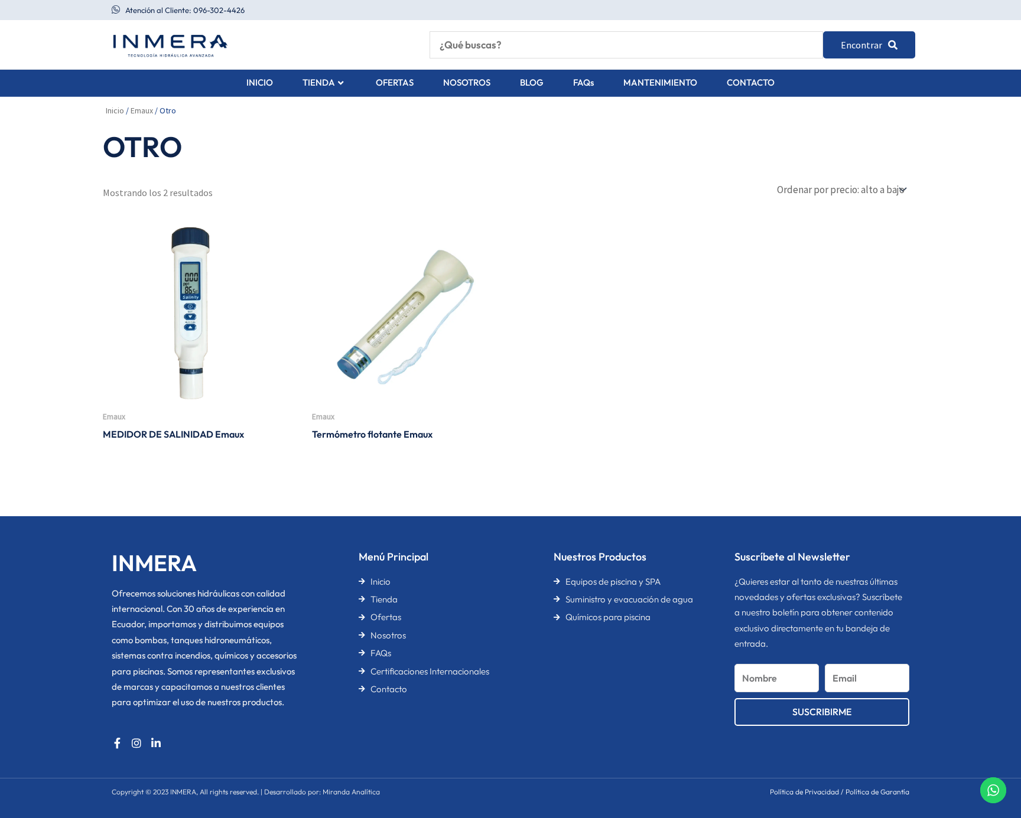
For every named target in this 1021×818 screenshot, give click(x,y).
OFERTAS (395, 82)
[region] (154, 725)
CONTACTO (751, 82)
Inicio (115, 110)
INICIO (259, 82)
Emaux (142, 110)
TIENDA (319, 82)
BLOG (532, 82)
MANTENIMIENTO (660, 82)
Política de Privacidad (804, 791)
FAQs (583, 82)
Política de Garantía (877, 791)
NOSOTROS (466, 82)
